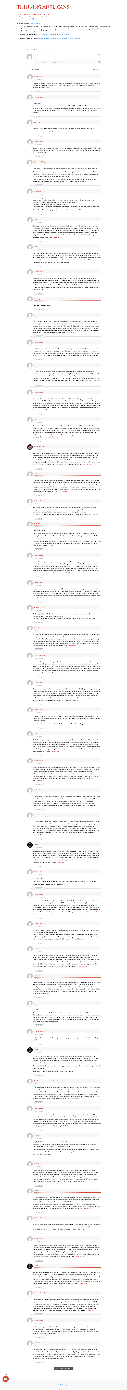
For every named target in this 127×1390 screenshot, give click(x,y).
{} (61, 62)
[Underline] (42, 62)
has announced (34, 23)
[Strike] (44, 62)
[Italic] (39, 62)
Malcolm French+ (40, 655)
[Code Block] (56, 62)
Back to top (63, 1385)
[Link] (58, 62)
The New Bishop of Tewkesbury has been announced (54, 34)
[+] (64, 62)
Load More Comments (63, 1368)
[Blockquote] (53, 62)
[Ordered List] (47, 62)
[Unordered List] (50, 62)
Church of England (32, 19)
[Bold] (36, 62)
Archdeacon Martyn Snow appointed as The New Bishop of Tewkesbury (58, 38)
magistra (37, 523)
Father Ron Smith (40, 446)
